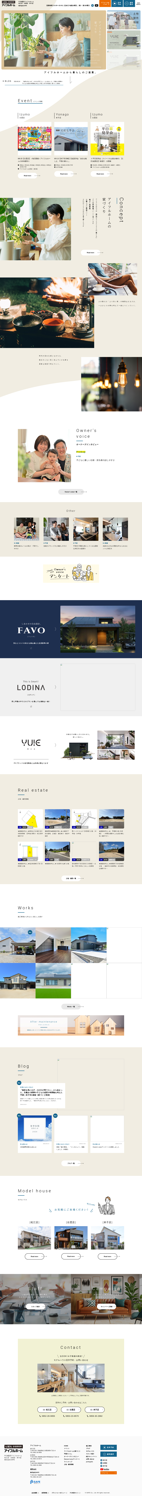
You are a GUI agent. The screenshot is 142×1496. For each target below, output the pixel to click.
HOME (66, 1446)
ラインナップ (68, 1461)
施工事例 (88, 1446)
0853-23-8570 (37, 1459)
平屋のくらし (68, 1454)
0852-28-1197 (37, 1477)
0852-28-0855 (37, 1452)
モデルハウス (90, 1451)
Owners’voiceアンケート (72, 1459)
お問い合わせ (90, 1459)
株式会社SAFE (34, 1472)
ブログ (88, 1448)
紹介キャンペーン (91, 1456)
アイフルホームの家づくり (72, 1451)
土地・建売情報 (69, 1464)
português (89, 1461)
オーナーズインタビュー (71, 1456)
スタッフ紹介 (90, 1454)
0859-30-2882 (37, 1465)
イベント (66, 1448)
